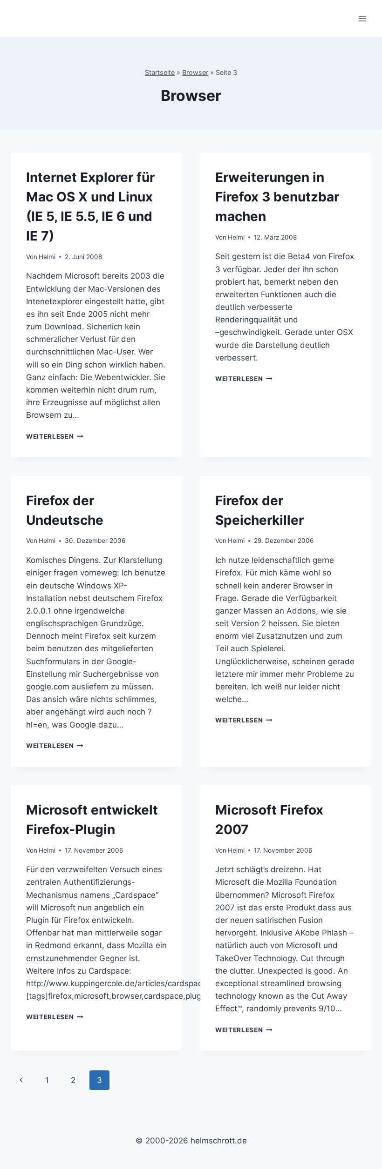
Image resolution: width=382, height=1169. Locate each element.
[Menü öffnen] (362, 18)
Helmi (47, 257)
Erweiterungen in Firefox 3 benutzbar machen (277, 196)
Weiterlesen (54, 436)
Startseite (160, 72)
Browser (195, 72)
